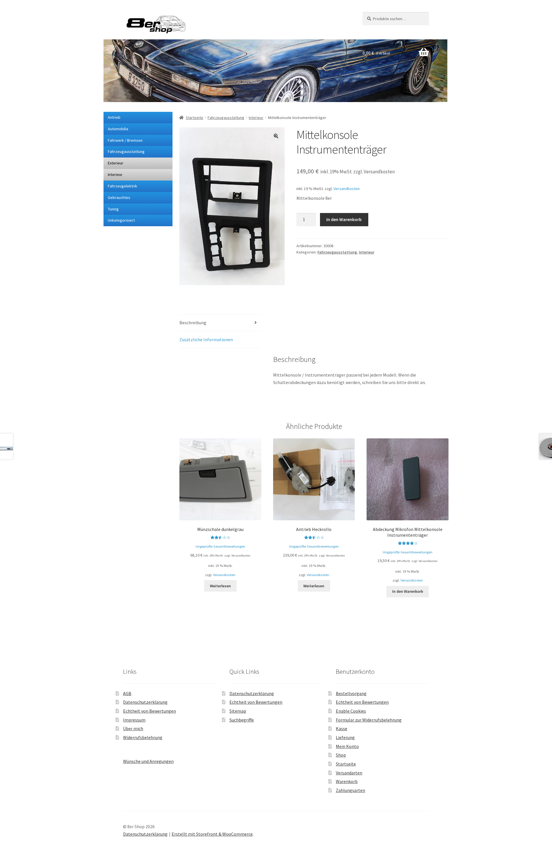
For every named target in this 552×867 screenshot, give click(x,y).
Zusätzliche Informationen (206, 339)
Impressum (134, 720)
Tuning (113, 209)
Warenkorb (347, 781)
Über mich (133, 728)
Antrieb (114, 117)
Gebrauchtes (119, 197)
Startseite (194, 117)
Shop (341, 755)
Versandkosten (347, 188)
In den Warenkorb (344, 219)
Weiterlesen (220, 585)
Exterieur (115, 163)
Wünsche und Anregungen (148, 761)
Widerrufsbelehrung (142, 737)
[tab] (220, 322)
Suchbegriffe (241, 720)
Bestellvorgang (351, 693)
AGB (127, 693)
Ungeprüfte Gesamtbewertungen (220, 546)
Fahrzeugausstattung (126, 151)
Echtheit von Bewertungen (149, 711)
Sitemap (237, 711)
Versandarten (349, 773)
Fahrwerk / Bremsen (125, 140)
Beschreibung (192, 322)
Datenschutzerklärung (145, 702)
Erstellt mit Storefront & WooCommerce (212, 834)
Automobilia (118, 128)
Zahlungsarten (350, 790)
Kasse (341, 728)
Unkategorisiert (121, 220)
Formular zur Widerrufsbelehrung (369, 720)
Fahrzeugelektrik (122, 186)
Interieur (115, 174)
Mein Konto (347, 746)
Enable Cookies (351, 711)
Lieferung (345, 737)
